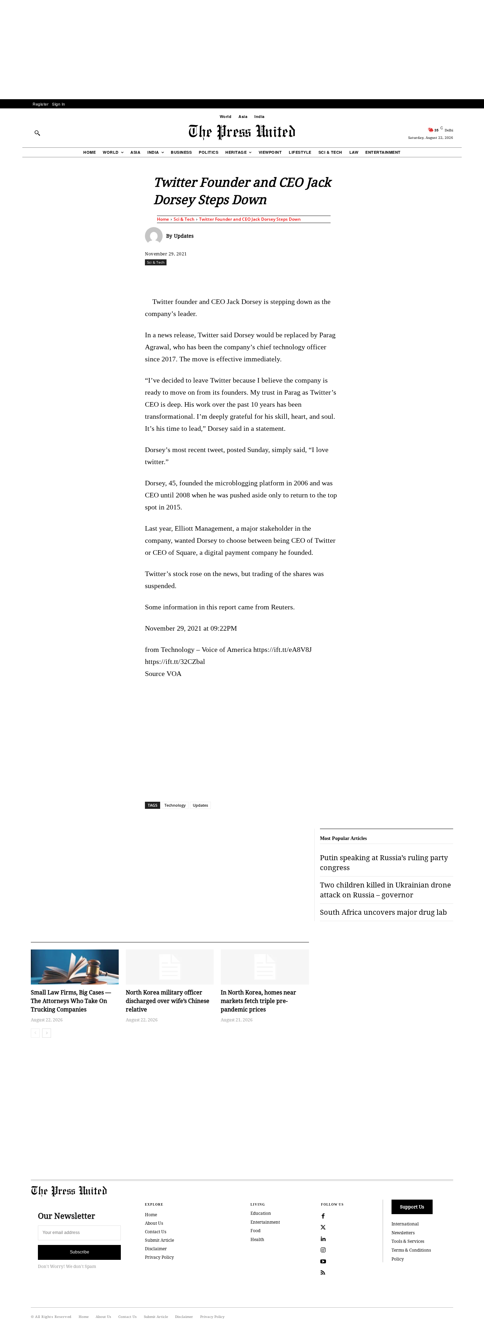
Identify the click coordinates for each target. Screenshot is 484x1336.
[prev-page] (35, 1033)
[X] (211, 278)
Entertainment (265, 1222)
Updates (183, 235)
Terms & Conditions (411, 1250)
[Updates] (155, 236)
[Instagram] (323, 1250)
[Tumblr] (309, 278)
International (405, 1224)
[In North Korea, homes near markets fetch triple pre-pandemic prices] (265, 967)
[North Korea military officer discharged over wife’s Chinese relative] (170, 967)
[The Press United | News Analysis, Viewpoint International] (242, 132)
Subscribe (79, 1252)
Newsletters (403, 1233)
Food (255, 1231)
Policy (398, 1259)
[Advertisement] (242, 49)
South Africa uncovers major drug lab (383, 912)
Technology (175, 805)
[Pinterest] (276, 278)
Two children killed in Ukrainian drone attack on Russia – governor (385, 890)
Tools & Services (408, 1241)
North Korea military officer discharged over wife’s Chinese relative (167, 1000)
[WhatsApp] (244, 278)
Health (257, 1239)
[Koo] (456, 278)
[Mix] (341, 278)
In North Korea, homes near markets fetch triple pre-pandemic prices (258, 1000)
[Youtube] (323, 1261)
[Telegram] (325, 278)
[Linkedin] (260, 278)
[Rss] (323, 1273)
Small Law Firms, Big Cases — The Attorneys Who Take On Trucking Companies (71, 1000)
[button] (37, 132)
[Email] (293, 278)
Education (261, 1213)
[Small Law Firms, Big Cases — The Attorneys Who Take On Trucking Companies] (75, 967)
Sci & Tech (184, 219)
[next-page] (46, 1033)
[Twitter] (323, 1227)
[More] (472, 278)
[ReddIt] (227, 278)
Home (163, 219)
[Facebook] (195, 278)
